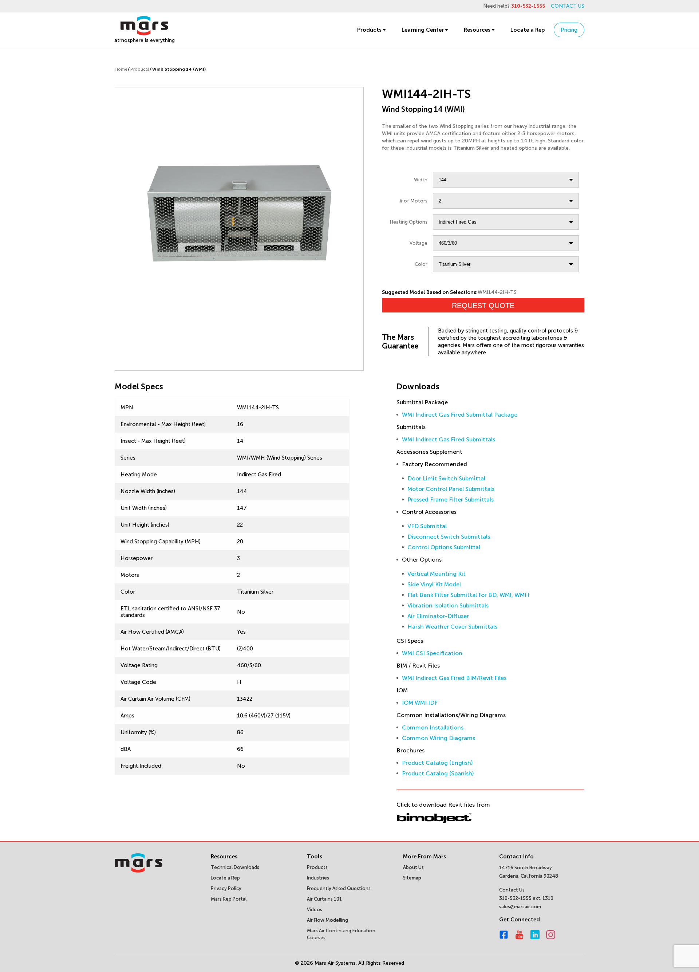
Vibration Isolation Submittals (448, 605)
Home (121, 69)
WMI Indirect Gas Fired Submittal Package (459, 414)
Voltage (418, 243)
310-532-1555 (528, 6)
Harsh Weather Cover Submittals (452, 626)
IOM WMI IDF (420, 702)
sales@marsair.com (520, 906)
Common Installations (432, 727)
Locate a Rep (527, 30)
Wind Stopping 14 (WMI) (179, 69)
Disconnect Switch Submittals (448, 536)
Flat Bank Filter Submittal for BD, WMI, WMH (468, 594)
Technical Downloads (235, 867)
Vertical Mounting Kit (436, 573)
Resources (477, 30)
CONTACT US (567, 6)
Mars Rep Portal (228, 899)
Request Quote (483, 306)
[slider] (239, 212)
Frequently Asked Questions (339, 888)
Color (421, 264)
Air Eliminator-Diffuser (438, 616)
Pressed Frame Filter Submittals (450, 499)
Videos (314, 909)
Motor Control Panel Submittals (450, 488)
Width (420, 179)
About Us (413, 867)
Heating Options (408, 222)
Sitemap (412, 878)
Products (369, 30)
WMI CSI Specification (432, 653)
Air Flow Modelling (327, 920)
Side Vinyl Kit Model (434, 584)
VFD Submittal (427, 526)
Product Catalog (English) (437, 762)
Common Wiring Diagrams (438, 738)
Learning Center (423, 30)
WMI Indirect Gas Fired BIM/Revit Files (454, 677)
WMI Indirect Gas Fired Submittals (448, 439)
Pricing (569, 30)
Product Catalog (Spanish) (438, 773)
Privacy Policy (226, 888)
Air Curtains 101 (324, 899)
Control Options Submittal (443, 547)
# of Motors (413, 201)
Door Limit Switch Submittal (446, 478)
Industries (318, 878)
